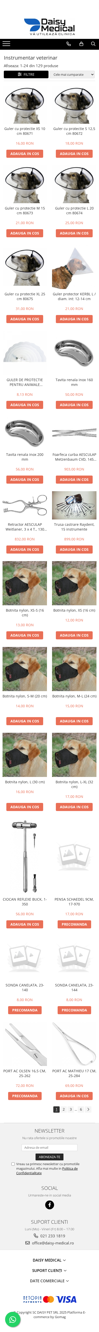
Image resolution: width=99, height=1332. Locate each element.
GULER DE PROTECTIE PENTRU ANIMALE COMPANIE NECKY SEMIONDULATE (25, 382)
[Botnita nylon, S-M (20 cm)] (25, 669)
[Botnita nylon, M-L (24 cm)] (74, 669)
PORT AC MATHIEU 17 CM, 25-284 (74, 1073)
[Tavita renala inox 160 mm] (74, 352)
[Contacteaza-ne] (68, 44)
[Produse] (7, 45)
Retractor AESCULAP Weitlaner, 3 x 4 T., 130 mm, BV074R (25, 527)
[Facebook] (49, 1204)
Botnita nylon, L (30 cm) (25, 781)
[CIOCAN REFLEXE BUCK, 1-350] (25, 856)
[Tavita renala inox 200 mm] (25, 433)
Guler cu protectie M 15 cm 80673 (25, 210)
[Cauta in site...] (93, 44)
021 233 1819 (52, 1235)
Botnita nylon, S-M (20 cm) (25, 696)
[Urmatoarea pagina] (88, 1109)
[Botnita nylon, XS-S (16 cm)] (25, 583)
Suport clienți (47, 1270)
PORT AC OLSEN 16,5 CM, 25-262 (24, 1073)
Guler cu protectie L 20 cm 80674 (74, 210)
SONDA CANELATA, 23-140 (25, 987)
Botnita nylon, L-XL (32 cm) (74, 784)
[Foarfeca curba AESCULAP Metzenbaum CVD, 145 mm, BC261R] (74, 432)
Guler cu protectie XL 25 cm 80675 (25, 296)
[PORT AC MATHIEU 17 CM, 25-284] (74, 1044)
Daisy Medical (47, 1260)
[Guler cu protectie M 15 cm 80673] (25, 184)
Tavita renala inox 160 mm (74, 382)
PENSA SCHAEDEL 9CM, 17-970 (74, 901)
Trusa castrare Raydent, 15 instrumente (74, 527)
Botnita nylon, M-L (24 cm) (74, 696)
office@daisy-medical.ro (52, 1242)
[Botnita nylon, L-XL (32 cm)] (74, 755)
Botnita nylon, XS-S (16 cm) (25, 612)
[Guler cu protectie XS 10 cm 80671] (25, 105)
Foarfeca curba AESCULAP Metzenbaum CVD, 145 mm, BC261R (74, 457)
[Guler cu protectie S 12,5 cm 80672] (74, 105)
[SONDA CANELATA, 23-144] (74, 958)
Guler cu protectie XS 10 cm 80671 (24, 131)
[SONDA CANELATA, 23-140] (25, 958)
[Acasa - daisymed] (49, 26)
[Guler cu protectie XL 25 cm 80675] (25, 266)
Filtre (28, 74)
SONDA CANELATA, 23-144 (74, 987)
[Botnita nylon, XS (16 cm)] (74, 583)
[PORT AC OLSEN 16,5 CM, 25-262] (25, 1044)
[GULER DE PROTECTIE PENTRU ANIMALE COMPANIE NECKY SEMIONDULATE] (25, 353)
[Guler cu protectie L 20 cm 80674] (74, 184)
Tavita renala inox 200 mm (24, 457)
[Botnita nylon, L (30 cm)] (25, 755)
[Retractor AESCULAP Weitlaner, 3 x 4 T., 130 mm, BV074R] (25, 505)
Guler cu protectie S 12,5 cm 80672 (74, 131)
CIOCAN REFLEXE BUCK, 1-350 (25, 901)
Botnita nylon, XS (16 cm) (74, 610)
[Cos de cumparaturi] (81, 44)
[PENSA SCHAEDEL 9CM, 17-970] (74, 856)
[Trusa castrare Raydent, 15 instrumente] (74, 505)
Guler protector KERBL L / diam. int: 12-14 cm (74, 296)
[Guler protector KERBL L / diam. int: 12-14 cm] (74, 267)
